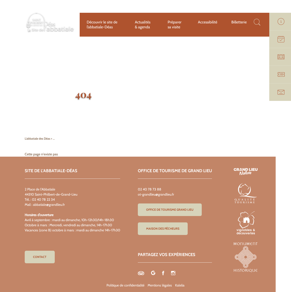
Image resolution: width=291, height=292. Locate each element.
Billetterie (239, 22)
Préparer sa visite (175, 24)
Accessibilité (207, 22)
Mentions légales (160, 285)
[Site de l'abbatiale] (50, 32)
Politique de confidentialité (125, 285)
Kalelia (179, 285)
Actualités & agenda (142, 24)
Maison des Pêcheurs (162, 228)
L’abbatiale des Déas (38, 138)
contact (39, 257)
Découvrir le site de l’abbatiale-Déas (102, 24)
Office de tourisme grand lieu (169, 210)
